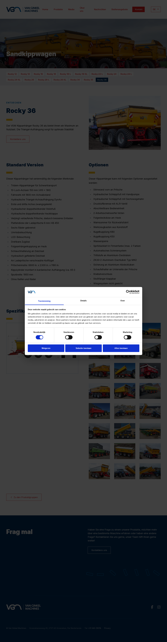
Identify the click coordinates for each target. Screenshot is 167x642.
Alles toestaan (120, 348)
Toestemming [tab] (44, 301)
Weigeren (46, 348)
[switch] (69, 337)
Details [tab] (83, 301)
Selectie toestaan (83, 348)
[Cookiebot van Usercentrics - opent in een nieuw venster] (128, 292)
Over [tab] (122, 301)
